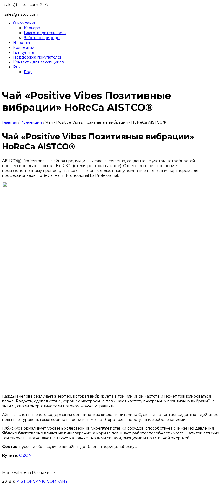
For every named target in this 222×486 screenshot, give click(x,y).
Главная (9, 122)
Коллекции (31, 122)
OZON (25, 455)
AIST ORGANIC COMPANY (42, 481)
